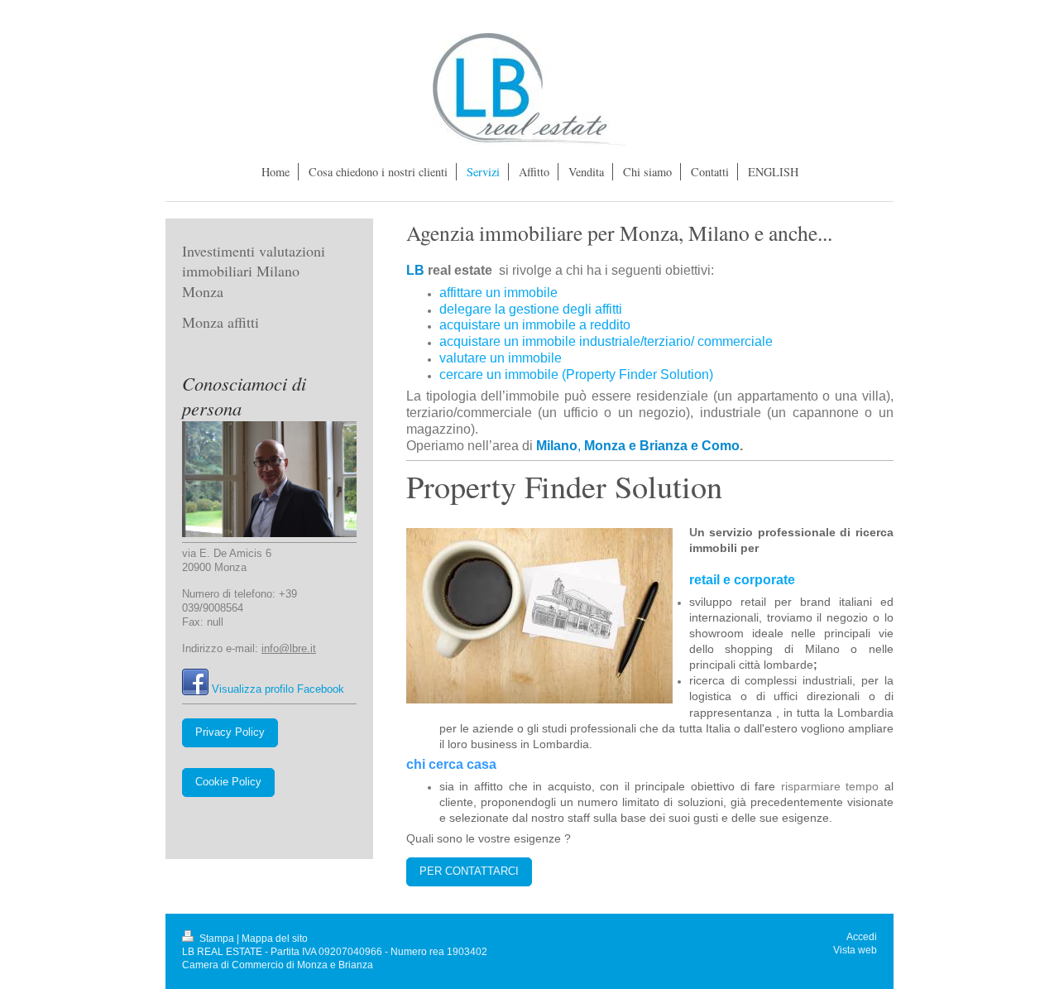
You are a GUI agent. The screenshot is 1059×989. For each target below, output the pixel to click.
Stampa (217, 938)
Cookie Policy (228, 782)
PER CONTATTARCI (469, 871)
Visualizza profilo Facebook (278, 689)
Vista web (855, 949)
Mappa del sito (275, 938)
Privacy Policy (230, 732)
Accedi (861, 936)
